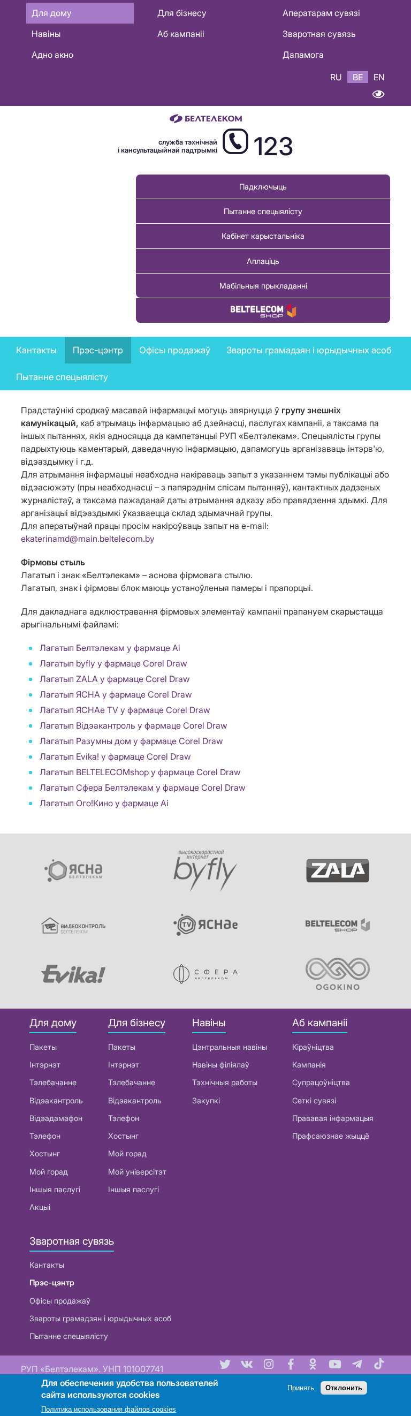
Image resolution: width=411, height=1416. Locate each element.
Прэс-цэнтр (98, 350)
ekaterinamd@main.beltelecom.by (88, 538)
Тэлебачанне (53, 1082)
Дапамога (303, 54)
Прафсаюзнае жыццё (330, 1135)
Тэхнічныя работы (224, 1082)
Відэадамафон (55, 1118)
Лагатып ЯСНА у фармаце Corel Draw (116, 694)
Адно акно (52, 54)
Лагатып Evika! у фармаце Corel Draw (115, 756)
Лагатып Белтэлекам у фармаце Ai (110, 647)
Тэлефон (44, 1135)
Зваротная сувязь (319, 33)
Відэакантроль (56, 1100)
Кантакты (36, 350)
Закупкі (206, 1100)
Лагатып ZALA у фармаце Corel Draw (115, 678)
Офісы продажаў (174, 350)
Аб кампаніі (180, 33)
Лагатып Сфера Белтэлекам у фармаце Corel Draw (143, 787)
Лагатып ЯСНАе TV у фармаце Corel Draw (125, 710)
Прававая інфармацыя (333, 1118)
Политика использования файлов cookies (108, 1409)
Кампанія (309, 1064)
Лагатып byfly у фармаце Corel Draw (113, 663)
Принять (300, 1388)
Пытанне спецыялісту (263, 211)
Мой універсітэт (137, 1171)
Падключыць (263, 186)
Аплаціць (263, 261)
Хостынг (44, 1153)
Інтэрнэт (44, 1064)
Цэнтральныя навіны (229, 1046)
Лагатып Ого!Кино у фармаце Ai (104, 803)
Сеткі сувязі (314, 1100)
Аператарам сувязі (321, 12)
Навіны (46, 33)
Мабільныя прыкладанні (263, 285)
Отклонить (343, 1388)
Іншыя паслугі (54, 1189)
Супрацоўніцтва (321, 1082)
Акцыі (39, 1206)
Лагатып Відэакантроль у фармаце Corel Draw (133, 725)
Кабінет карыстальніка (263, 235)
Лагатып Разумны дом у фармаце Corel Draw (131, 741)
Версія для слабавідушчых (378, 94)
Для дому (52, 12)
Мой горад (48, 1171)
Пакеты (43, 1046)
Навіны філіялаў (220, 1064)
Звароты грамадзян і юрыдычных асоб (100, 1318)
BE (358, 77)
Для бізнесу (182, 12)
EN (379, 77)
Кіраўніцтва (313, 1046)
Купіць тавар (263, 310)
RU (336, 77)
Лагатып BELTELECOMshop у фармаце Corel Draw (140, 772)
